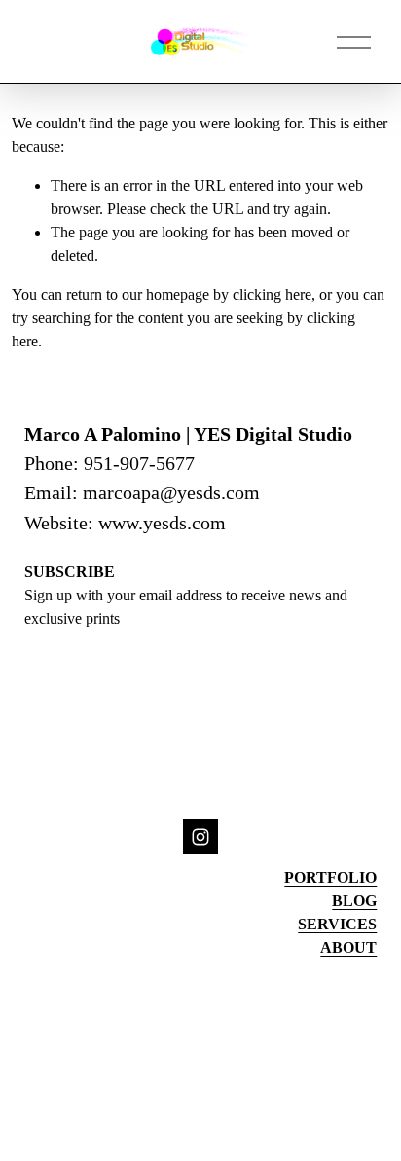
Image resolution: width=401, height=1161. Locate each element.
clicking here (272, 294)
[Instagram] (200, 836)
